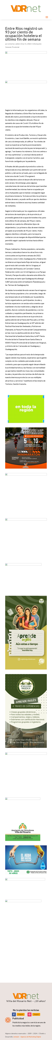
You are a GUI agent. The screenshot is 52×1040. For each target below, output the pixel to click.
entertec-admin (14, 44)
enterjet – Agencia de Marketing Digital (27, 1037)
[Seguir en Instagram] (29, 1014)
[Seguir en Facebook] (14, 1014)
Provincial (15, 47)
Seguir (20, 1014)
